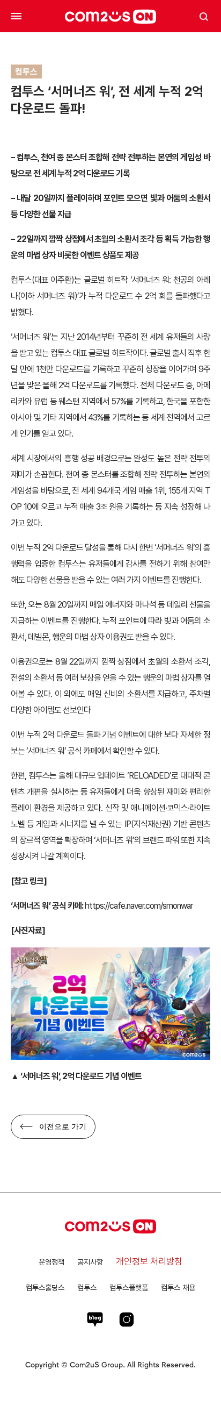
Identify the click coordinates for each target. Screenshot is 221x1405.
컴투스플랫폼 (128, 1287)
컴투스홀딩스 (45, 1287)
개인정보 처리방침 (149, 1261)
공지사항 (90, 1262)
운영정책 (51, 1262)
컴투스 (87, 1287)
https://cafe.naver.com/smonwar (139, 906)
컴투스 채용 (178, 1287)
